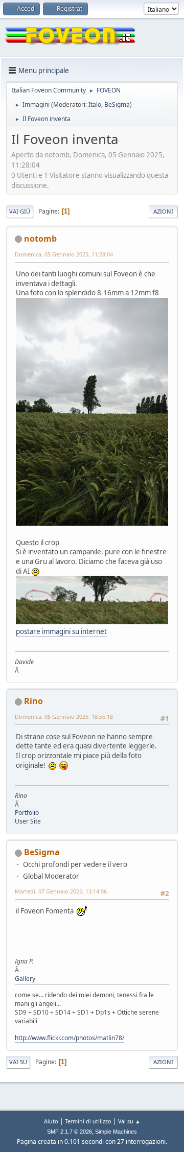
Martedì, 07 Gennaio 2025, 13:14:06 (61, 891)
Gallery (25, 978)
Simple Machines (116, 1132)
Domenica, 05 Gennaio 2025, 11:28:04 (64, 254)
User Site (28, 821)
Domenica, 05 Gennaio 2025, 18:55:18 (64, 716)
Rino (33, 701)
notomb (40, 238)
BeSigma (117, 104)
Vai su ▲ (129, 1121)
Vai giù (19, 211)
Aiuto (51, 1121)
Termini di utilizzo (88, 1121)
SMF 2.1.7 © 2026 (69, 1132)
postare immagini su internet (61, 631)
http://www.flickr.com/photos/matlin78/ (69, 1037)
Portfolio (27, 812)
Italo (94, 104)
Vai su (18, 1062)
